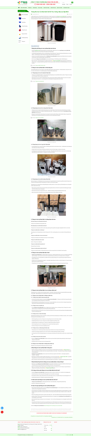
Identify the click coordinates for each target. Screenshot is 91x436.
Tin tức (67, 4)
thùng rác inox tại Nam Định (61, 16)
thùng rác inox (37, 50)
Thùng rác (30, 7)
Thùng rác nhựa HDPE (56, 60)
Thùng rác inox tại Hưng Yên (39, 81)
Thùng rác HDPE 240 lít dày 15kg (40, 65)
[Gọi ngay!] (67, 2)
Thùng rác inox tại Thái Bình (39, 117)
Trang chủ (19, 8)
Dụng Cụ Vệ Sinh (59, 7)
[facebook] (66, 435)
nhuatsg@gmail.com (23, 429)
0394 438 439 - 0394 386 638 (45, 4)
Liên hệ (71, 4)
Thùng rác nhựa (66, 349)
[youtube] (72, 435)
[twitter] (68, 435)
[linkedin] (69, 435)
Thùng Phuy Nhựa (46, 7)
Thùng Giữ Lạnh (53, 7)
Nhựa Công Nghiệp (24, 7)
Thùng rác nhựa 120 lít (63, 356)
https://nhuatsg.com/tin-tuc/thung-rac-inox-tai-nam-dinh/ (53, 405)
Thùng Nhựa (35, 7)
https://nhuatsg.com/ (24, 426)
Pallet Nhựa (40, 7)
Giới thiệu (63, 4)
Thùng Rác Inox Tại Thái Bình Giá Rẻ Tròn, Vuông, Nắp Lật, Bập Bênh (62, 417)
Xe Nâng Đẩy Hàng (66, 7)
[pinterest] (71, 435)
